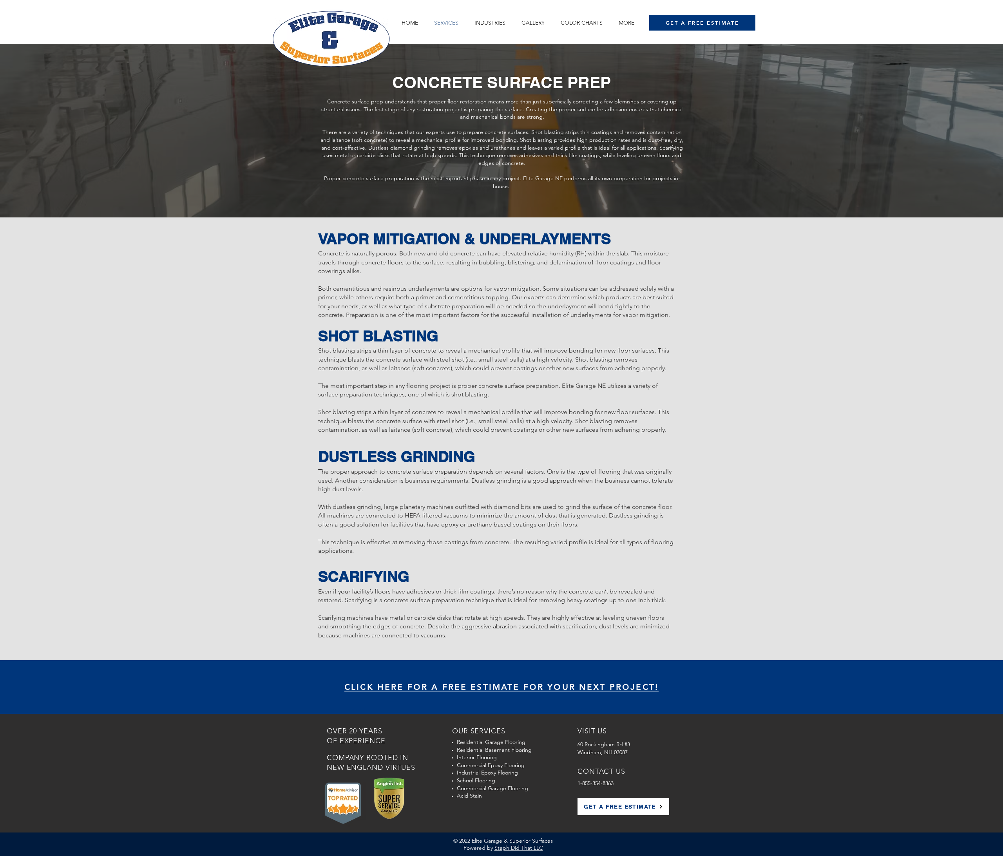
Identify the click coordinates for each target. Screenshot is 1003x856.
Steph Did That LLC (518, 847)
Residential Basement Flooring (494, 749)
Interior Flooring (477, 757)
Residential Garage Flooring (491, 742)
